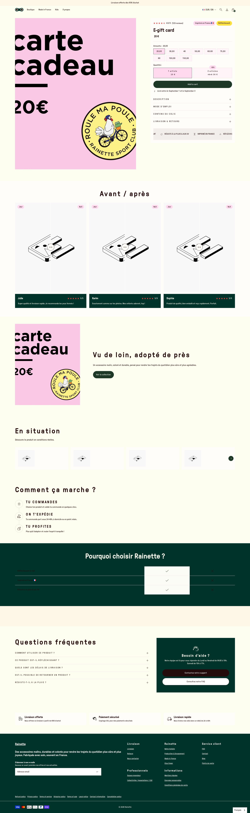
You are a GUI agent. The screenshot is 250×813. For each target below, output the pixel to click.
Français (237, 810)
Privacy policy (32, 797)
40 (184, 51)
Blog (203, 758)
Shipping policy (59, 797)
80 (159, 58)
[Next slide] (132, 93)
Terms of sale (72, 797)
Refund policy (20, 797)
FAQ (203, 749)
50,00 (197, 51)
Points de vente (208, 763)
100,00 (172, 58)
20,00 (159, 51)
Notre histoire (169, 749)
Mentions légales (170, 775)
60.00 (210, 51)
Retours (130, 754)
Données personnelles (172, 780)
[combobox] (240, 810)
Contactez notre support (196, 673)
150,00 (186, 58)
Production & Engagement (174, 754)
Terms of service (45, 797)
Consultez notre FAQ (196, 682)
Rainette (128, 807)
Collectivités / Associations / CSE (139, 780)
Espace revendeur (134, 775)
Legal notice (83, 797)
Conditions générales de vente (176, 785)
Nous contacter (133, 758)
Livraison (130, 749)
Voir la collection (103, 375)
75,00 (222, 51)
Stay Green (168, 763)
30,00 (171, 51)
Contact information (97, 797)
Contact (205, 754)
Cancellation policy (114, 797)
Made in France (170, 758)
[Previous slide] (19, 93)
